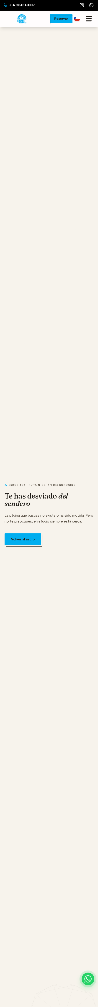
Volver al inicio (23, 539)
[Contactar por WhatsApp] (88, 979)
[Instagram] (82, 5)
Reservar (61, 19)
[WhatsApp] (91, 5)
